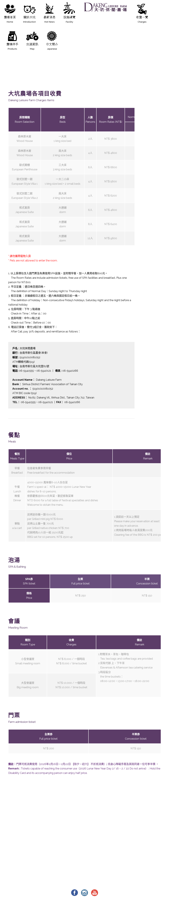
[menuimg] (9, 15)
